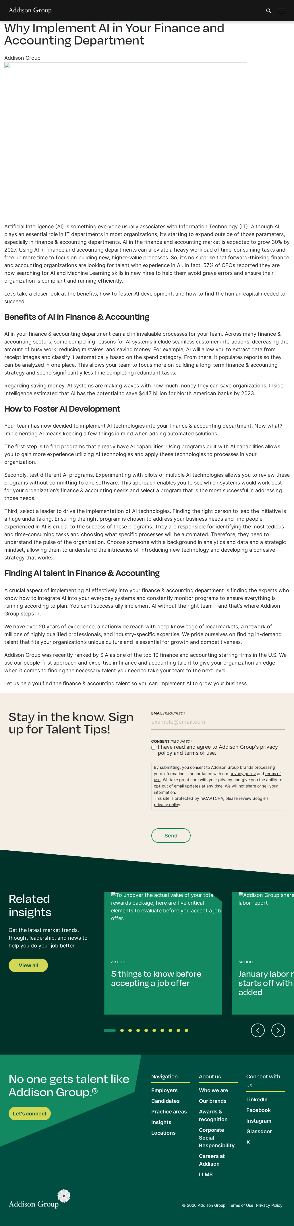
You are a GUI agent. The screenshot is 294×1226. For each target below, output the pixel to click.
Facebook (258, 1110)
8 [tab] (171, 1031)
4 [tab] (139, 1031)
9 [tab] (179, 1031)
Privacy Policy (269, 1206)
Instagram (258, 1121)
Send (171, 836)
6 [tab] (155, 1031)
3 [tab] (131, 1031)
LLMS (206, 1175)
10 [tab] (187, 1031)
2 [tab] (123, 1031)
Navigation (164, 1076)
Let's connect (30, 1114)
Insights (161, 1122)
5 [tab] (147, 1031)
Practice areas (169, 1112)
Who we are (213, 1091)
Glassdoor (259, 1132)
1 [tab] (106, 1031)
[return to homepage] (30, 11)
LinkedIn (257, 1100)
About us (210, 1076)
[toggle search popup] (268, 10)
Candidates (165, 1101)
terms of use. (200, 753)
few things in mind (110, 434)
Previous (258, 1030)
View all (28, 966)
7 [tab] (163, 1031)
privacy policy (242, 774)
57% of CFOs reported (230, 266)
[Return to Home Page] (40, 1200)
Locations (163, 1133)
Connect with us (263, 1081)
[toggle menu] (281, 11)
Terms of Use (241, 1206)
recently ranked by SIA (80, 655)
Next (278, 1030)
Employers (164, 1091)
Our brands (213, 1101)
